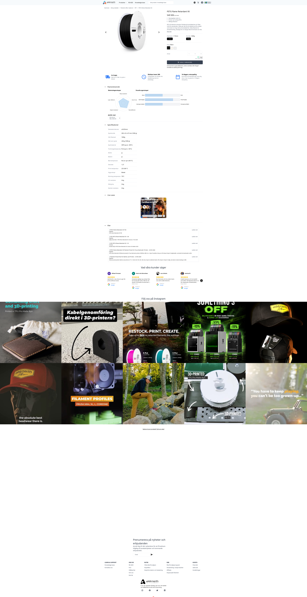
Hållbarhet (132, 570)
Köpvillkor (147, 567)
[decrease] (189, 53)
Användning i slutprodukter (175, 567)
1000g (188, 39)
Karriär (131, 575)
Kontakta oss (109, 567)
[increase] (201, 53)
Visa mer (169, 31)
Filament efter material (127, 8)
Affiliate (169, 570)
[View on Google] (109, 273)
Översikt (195, 565)
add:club (195, 567)
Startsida (106, 8)
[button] (105, 280)
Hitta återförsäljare (150, 565)
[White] (175, 48)
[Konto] (202, 2)
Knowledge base (140, 2)
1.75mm (170, 39)
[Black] (168, 47)
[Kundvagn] (198, 2)
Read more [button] (135, 284)
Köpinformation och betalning (153, 570)
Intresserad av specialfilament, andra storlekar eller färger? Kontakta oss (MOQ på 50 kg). (183, 66)
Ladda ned (195, 230)
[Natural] (172, 48)
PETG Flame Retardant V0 (145, 8)
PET (136, 8)
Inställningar (196, 570)
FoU (130, 567)
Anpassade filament (173, 573)
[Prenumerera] (152, 554)
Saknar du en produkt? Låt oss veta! (153, 429)
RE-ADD (130, 2)
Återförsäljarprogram (173, 565)
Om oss (131, 573)
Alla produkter (115, 8)
